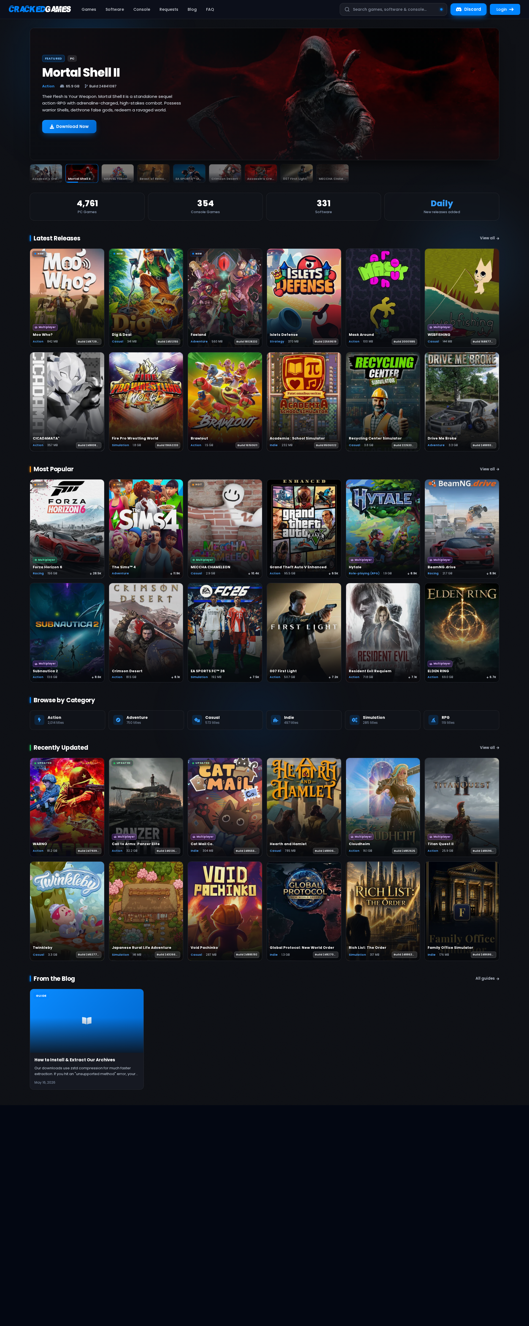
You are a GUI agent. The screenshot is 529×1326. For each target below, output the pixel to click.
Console (141, 9)
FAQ (210, 9)
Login (501, 9)
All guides (485, 978)
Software (115, 9)
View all (487, 238)
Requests (169, 9)
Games (89, 9)
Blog (192, 9)
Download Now (72, 133)
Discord (472, 9)
